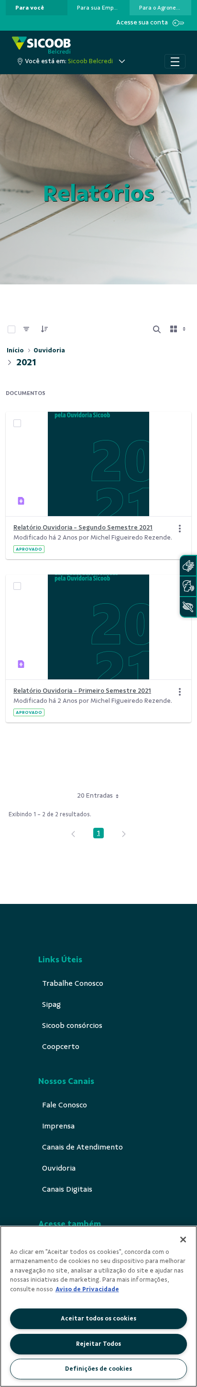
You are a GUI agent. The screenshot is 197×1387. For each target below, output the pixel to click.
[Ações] (179, 528)
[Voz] (188, 586)
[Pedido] (44, 329)
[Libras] (188, 565)
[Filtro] (26, 329)
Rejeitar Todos (98, 1344)
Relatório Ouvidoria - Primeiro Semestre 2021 (82, 690)
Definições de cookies (98, 1368)
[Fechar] (183, 1239)
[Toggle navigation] (175, 61)
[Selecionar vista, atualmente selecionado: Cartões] (178, 329)
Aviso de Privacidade (87, 1289)
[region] (98, 1306)
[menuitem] (30, 7)
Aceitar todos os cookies (98, 1318)
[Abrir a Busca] (156, 329)
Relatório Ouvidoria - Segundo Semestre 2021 (83, 527)
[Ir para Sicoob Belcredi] (41, 45)
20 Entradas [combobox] (95, 795)
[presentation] (36, 7)
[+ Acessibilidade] (188, 607)
